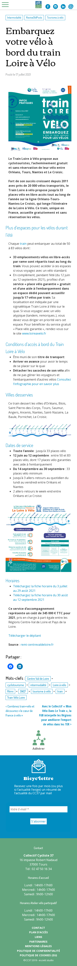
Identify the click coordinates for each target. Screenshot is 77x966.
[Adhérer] (38, 738)
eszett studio (46, 960)
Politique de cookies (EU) (38, 955)
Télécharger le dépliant (24, 636)
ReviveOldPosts (34, 17)
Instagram (55, 6)
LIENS (38, 937)
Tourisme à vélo (55, 17)
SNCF (23, 691)
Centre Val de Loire (38, 678)
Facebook (47, 6)
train (23, 244)
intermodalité (38, 685)
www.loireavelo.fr (34, 333)
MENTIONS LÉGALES (38, 946)
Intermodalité (14, 17)
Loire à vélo (59, 685)
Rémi (10, 691)
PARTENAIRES (38, 941)
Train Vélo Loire (16, 697)
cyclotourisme (15, 685)
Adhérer (39, 749)
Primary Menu (6, 4)
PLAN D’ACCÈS (38, 932)
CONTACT (38, 928)
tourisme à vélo (42, 691)
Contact (70, 6)
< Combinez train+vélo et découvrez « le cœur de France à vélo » (20, 710)
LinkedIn (63, 6)
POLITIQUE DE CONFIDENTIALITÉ (38, 951)
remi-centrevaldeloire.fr (37, 645)
